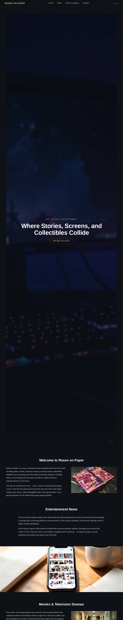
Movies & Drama (72, 3)
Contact (86, 3)
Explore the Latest (61, 241)
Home (51, 3)
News (59, 3)
